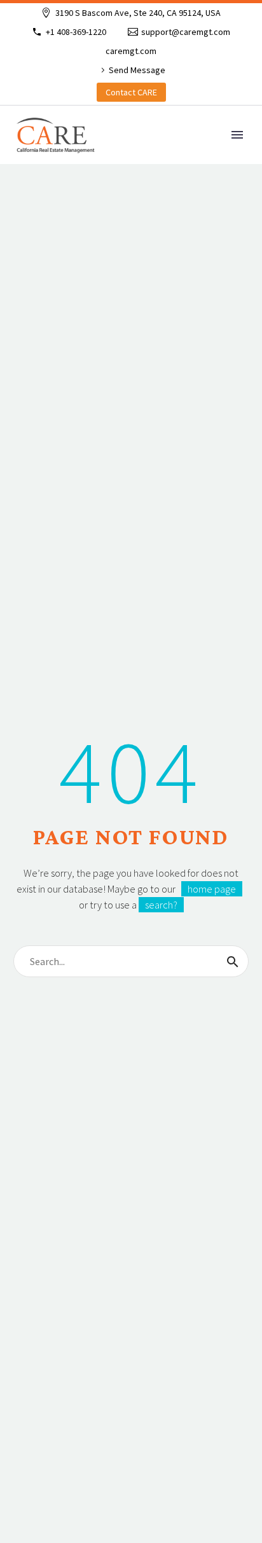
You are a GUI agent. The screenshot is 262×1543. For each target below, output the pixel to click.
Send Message (137, 70)
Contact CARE (131, 92)
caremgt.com (131, 51)
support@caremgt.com (185, 32)
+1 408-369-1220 (76, 32)
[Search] (233, 961)
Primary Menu (237, 134)
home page (212, 888)
